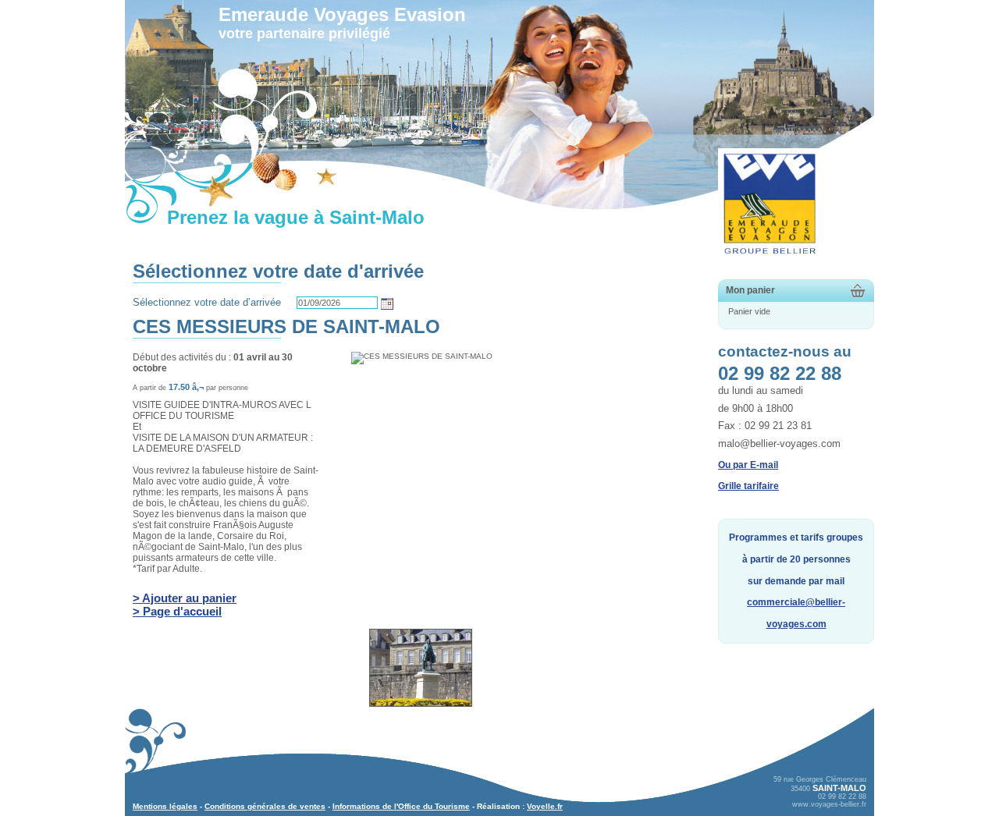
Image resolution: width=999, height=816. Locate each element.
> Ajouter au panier (184, 598)
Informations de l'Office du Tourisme (401, 806)
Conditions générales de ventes (264, 806)
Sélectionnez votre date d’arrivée (207, 302)
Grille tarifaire (748, 486)
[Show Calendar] (387, 303)
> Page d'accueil (177, 611)
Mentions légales (165, 806)
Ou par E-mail (748, 464)
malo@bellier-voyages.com (779, 443)
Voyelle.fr (545, 806)
